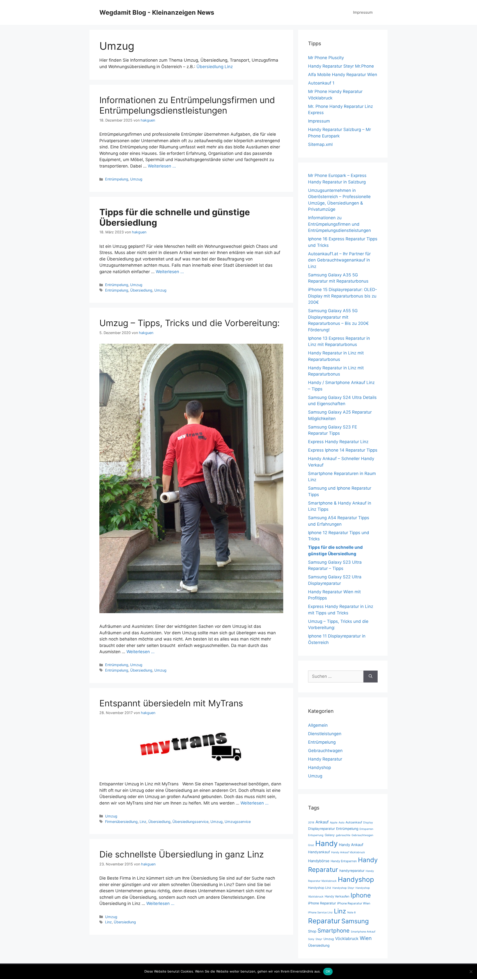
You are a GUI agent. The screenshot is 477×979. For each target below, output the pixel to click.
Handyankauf (319, 852)
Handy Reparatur (325, 759)
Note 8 (351, 912)
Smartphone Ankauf (363, 931)
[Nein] (470, 971)
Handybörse (318, 860)
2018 (311, 822)
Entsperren (366, 829)
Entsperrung (315, 835)
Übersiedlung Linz (215, 66)
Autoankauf (354, 822)
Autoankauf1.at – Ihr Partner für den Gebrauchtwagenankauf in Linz (339, 260)
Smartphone (334, 930)
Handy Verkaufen (337, 896)
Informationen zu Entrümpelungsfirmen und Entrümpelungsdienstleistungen (187, 105)
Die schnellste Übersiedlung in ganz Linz (181, 854)
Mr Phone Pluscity (326, 57)
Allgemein (318, 725)
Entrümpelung (116, 179)
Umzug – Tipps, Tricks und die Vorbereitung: (189, 323)
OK (328, 971)
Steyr (319, 939)
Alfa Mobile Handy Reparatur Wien (342, 74)
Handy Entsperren (344, 861)
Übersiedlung (141, 290)
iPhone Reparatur (322, 903)
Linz (143, 821)
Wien (366, 938)
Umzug (136, 179)
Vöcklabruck (346, 938)
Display (368, 822)
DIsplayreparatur (321, 829)
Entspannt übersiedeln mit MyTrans (171, 703)
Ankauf (322, 821)
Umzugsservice (238, 821)
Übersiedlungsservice (190, 821)
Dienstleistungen (324, 733)
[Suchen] (370, 676)
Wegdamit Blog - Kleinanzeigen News (156, 12)
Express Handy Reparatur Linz (338, 441)
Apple (333, 822)
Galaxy (330, 835)
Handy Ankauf (351, 844)
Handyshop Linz (319, 888)
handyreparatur (351, 871)
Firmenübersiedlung (121, 821)
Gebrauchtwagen (325, 750)
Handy (326, 843)
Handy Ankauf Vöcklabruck (348, 852)
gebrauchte (343, 835)
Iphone (361, 895)
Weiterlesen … (162, 166)
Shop (312, 931)
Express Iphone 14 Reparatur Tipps (342, 450)
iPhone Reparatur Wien (353, 903)
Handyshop (319, 767)
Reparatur (324, 921)
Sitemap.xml (320, 144)
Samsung (355, 921)
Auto (341, 822)
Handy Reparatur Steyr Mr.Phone (341, 66)
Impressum (363, 12)
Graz (311, 845)
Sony (311, 939)
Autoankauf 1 (321, 83)
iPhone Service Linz (320, 912)
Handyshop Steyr (343, 888)
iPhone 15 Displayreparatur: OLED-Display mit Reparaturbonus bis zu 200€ (342, 296)
